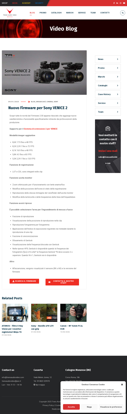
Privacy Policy (48, 405)
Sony (56, 102)
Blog (33, 102)
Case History (104, 94)
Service (102, 103)
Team (100, 112)
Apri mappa (40, 385)
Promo (101, 68)
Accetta (71, 407)
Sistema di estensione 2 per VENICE (40, 129)
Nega (89, 407)
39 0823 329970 (43, 381)
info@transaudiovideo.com (13, 377)
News (100, 59)
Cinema (50, 102)
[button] (122, 384)
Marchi (101, 76)
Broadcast (41, 102)
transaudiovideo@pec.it (11, 381)
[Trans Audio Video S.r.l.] (9, 12)
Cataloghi (102, 85)
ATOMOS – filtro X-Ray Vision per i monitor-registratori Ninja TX (12, 329)
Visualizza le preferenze (111, 407)
